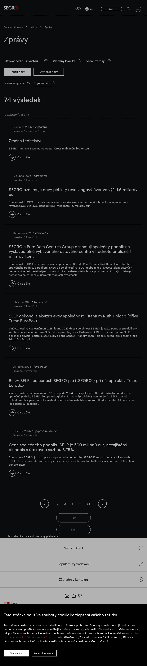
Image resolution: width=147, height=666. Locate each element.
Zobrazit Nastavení (44, 653)
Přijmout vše (16, 653)
